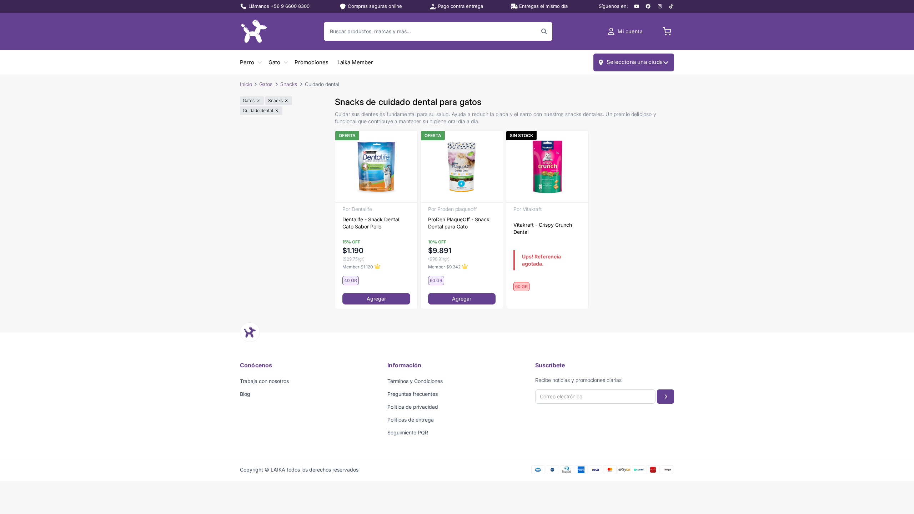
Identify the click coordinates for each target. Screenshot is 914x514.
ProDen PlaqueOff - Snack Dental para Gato (458, 223)
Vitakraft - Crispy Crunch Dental (542, 228)
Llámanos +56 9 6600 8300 (279, 6)
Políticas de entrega (410, 420)
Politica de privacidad (412, 407)
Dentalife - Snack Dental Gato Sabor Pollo (370, 223)
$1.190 (352, 250)
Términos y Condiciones (415, 381)
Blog (245, 394)
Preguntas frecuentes (412, 394)
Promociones (311, 62)
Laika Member (355, 62)
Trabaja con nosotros (264, 381)
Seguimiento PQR (407, 432)
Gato (274, 62)
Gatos (265, 84)
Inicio (246, 84)
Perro (247, 62)
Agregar (376, 299)
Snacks (288, 84)
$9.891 (439, 250)
